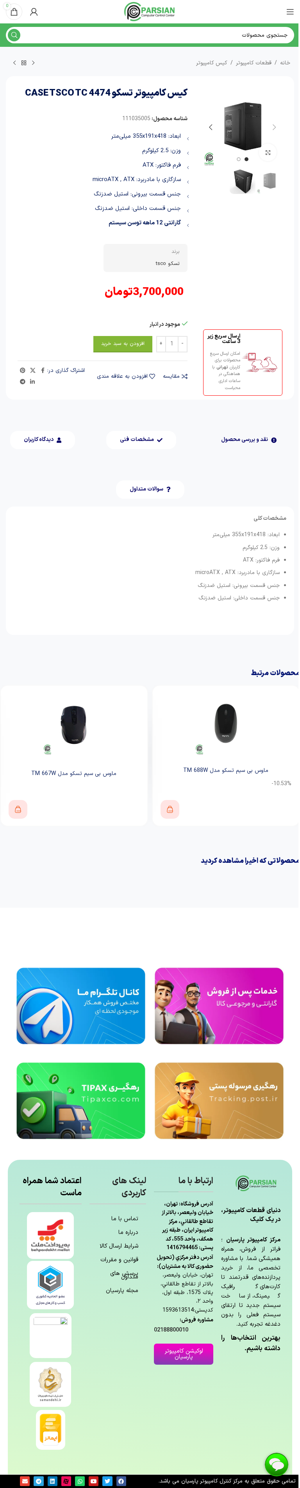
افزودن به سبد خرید (123, 344)
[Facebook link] (42, 371)
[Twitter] (107, 1481)
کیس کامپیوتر (211, 63)
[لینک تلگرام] (23, 382)
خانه (285, 63)
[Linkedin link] (32, 382)
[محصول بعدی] (14, 63)
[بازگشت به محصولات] (24, 63)
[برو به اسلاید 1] (246, 159)
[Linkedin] (52, 1481)
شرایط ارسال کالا (119, 1246)
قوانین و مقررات (119, 1259)
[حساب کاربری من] (34, 12)
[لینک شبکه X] (33, 371)
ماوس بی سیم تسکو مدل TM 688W (225, 770)
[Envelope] (25, 1481)
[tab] (248, 440)
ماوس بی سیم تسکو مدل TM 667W (73, 774)
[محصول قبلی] (33, 63)
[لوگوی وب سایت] (150, 11)
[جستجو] (14, 35)
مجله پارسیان (122, 1290)
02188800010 (171, 1330)
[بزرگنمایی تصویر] (268, 152)
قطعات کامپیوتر (253, 63)
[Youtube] (93, 1481)
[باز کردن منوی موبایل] (290, 12)
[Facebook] (121, 1481)
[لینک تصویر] (219, 1005)
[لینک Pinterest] (23, 371)
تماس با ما (124, 1218)
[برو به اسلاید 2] (239, 159)
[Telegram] (38, 1481)
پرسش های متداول (124, 1275)
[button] (274, 127)
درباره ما (128, 1232)
